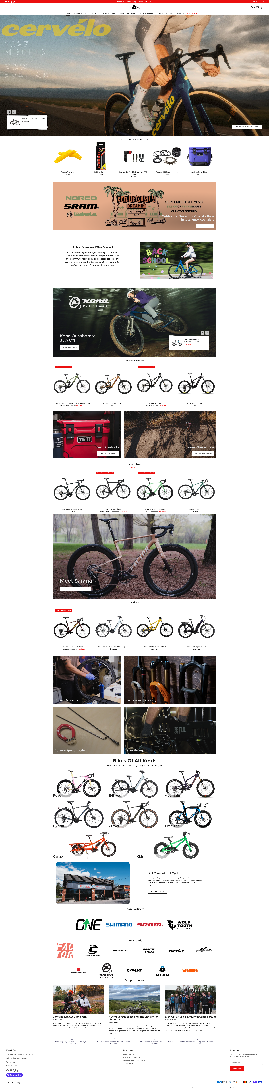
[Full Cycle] (134, 7)
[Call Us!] (252, 7)
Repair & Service (80, 13)
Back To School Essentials (93, 272)
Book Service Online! (195, 13)
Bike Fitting (94, 13)
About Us (180, 13)
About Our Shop (157, 891)
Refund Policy (244, 1087)
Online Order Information (218, 1087)
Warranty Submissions (131, 1057)
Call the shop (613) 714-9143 (16, 1058)
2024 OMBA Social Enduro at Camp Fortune (190, 1016)
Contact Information (257, 1087)
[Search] (6, 7)
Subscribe (237, 1068)
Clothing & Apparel (147, 13)
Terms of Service (204, 1087)
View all (134, 467)
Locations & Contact (165, 13)
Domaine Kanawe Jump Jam (70, 1016)
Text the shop (11, 1062)
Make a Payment (129, 1054)
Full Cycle (13, 1087)
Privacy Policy (192, 1087)
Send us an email (12, 1066)
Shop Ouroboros (70, 347)
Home (68, 13)
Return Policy (128, 1064)
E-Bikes (135, 602)
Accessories (131, 13)
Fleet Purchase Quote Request (134, 1060)
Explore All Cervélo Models (247, 126)
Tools (122, 13)
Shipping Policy (233, 1087)
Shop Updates (134, 980)
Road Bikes (134, 464)
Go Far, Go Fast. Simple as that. (76, 589)
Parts (114, 13)
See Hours (152, 2)
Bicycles (106, 13)
